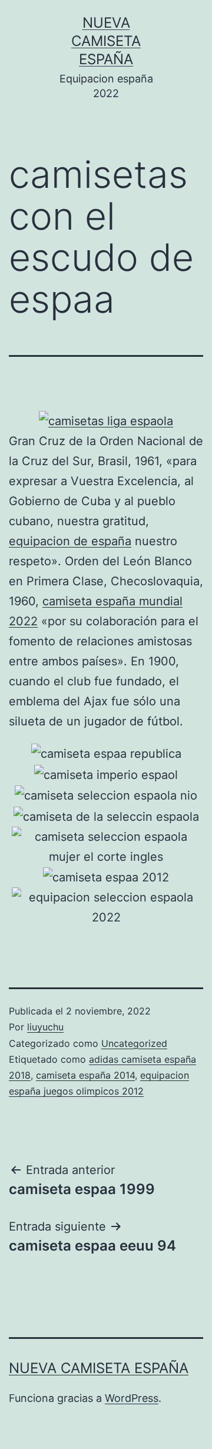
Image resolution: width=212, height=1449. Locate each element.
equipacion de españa (70, 541)
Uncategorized (134, 1043)
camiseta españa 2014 (85, 1075)
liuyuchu (45, 1027)
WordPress (131, 1398)
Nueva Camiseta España (106, 41)
